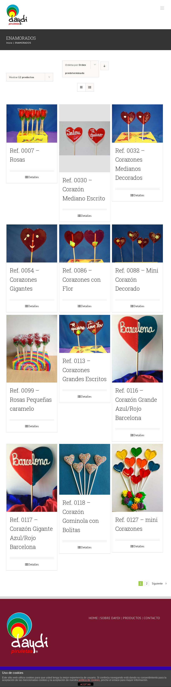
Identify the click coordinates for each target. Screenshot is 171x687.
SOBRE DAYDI (110, 618)
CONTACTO (152, 618)
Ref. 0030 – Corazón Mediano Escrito (84, 189)
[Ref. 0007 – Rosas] (31, 123)
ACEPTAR (85, 684)
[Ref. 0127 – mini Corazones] (137, 478)
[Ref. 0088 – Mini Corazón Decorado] (137, 243)
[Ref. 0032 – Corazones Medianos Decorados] (137, 123)
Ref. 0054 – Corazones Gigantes (24, 279)
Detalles (33, 177)
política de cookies (89, 680)
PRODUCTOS (132, 618)
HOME (93, 618)
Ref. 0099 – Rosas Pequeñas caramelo (31, 399)
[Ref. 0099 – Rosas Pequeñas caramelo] (31, 349)
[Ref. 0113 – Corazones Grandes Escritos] (84, 334)
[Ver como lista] (90, 87)
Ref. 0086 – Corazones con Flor (82, 279)
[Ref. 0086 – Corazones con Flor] (84, 243)
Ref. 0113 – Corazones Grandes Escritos (85, 370)
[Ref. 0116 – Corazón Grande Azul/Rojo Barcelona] (137, 349)
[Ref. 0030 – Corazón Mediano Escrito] (84, 138)
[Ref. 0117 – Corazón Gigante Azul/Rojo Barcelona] (31, 478)
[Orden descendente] (105, 66)
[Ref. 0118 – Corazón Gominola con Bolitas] (84, 469)
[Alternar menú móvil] (162, 8)
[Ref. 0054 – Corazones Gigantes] (31, 243)
